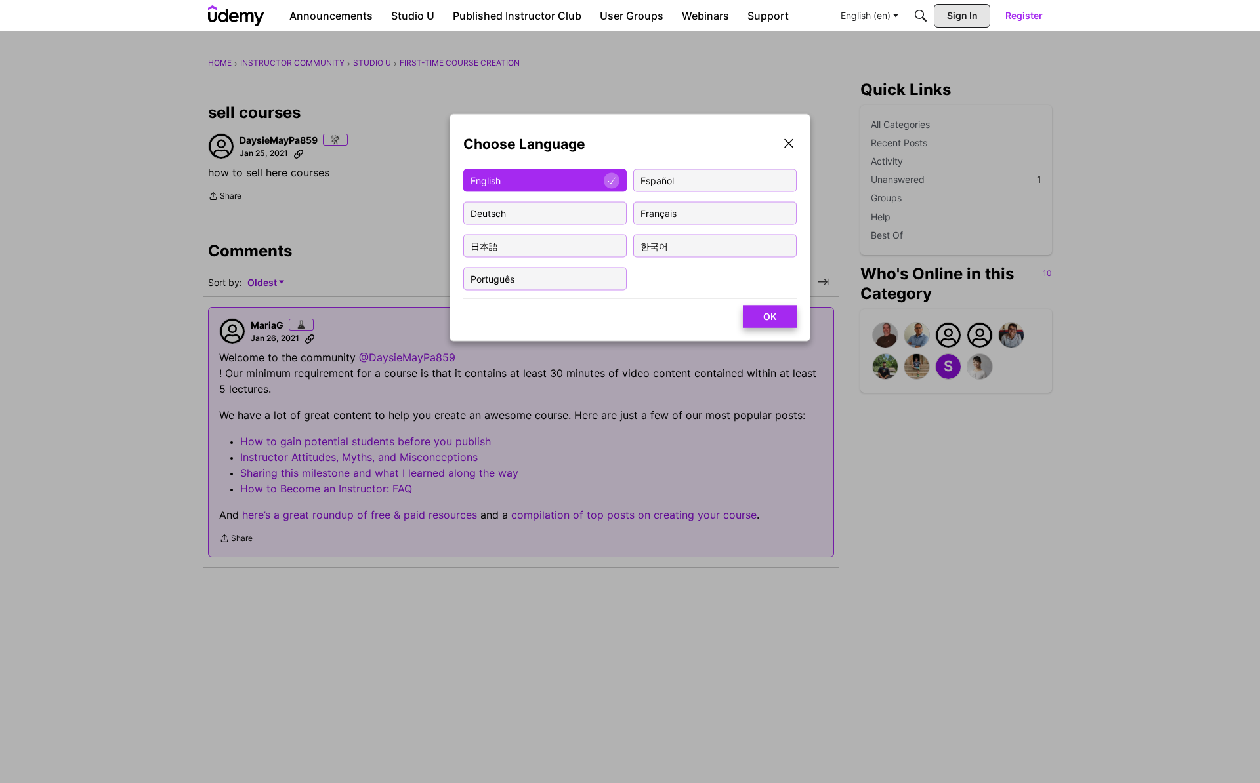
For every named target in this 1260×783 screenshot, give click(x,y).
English (486, 180)
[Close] (789, 144)
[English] (236, 15)
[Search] (921, 16)
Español (657, 180)
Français (658, 212)
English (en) (866, 15)
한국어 (654, 245)
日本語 (484, 245)
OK (769, 316)
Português (492, 278)
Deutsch (488, 212)
